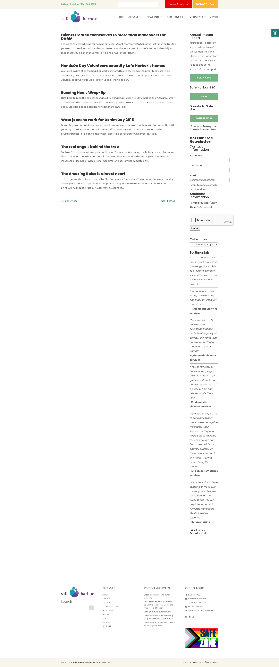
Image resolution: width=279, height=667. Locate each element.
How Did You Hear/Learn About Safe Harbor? (203, 205)
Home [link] (121, 17)
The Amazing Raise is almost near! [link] (93, 173)
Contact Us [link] (107, 626)
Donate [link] (214, 17)
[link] (275, 33)
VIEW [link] (204, 96)
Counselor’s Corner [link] (110, 606)
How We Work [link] (152, 17)
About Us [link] (133, 17)
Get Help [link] (106, 602)
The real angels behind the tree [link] (90, 146)
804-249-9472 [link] (198, 606)
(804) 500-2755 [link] (88, 4)
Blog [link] (104, 618)
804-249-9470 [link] (200, 602)
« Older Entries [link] (69, 201)
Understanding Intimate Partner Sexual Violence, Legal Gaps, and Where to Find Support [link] (158, 605)
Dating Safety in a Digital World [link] (157, 612)
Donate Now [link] (203, 118)
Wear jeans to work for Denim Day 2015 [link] (97, 119)
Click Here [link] (204, 77)
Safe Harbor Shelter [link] (82, 662)
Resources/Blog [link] (174, 17)
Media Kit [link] (106, 622)
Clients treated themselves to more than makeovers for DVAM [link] (113, 36)
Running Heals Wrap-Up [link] (83, 92)
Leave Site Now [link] (178, 4)
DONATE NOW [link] (205, 4)
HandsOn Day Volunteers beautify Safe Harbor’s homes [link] (113, 65)
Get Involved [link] (196, 17)
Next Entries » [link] (169, 201)
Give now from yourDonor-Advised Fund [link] (203, 128)
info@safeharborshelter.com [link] (200, 610)
